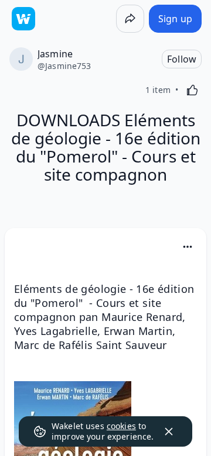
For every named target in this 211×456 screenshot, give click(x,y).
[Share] (130, 19)
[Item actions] (187, 246)
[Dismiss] (168, 431)
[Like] (192, 90)
